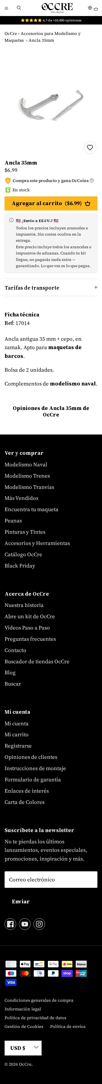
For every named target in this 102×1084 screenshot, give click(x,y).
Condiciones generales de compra (39, 1000)
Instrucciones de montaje (35, 768)
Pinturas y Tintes (25, 531)
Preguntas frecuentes (30, 638)
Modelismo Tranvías (29, 487)
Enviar (21, 901)
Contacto (15, 650)
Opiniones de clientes (31, 757)
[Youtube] (25, 924)
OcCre (11, 33)
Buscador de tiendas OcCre (37, 661)
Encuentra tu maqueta (31, 509)
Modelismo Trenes (27, 475)
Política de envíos (68, 1026)
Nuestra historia (24, 605)
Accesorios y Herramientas (37, 543)
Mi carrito (17, 734)
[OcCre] (57, 8)
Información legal (23, 1009)
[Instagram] (39, 924)
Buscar (13, 683)
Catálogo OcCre (23, 554)
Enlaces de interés (27, 790)
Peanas (13, 520)
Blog (10, 672)
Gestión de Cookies (24, 1026)
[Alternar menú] (6, 8)
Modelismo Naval (26, 464)
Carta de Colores (24, 802)
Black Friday (20, 565)
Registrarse (18, 745)
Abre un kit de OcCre (30, 616)
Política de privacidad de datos (35, 1018)
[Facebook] (10, 924)
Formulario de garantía (33, 779)
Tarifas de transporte (32, 287)
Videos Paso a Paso (27, 627)
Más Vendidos (21, 498)
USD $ (17, 1048)
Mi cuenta (17, 723)
